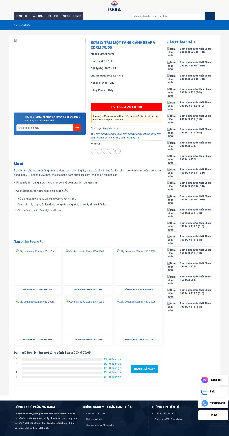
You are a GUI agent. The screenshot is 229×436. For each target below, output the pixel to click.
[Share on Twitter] (99, 151)
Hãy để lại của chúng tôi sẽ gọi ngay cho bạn (52, 119)
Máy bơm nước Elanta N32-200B (37, 340)
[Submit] (210, 16)
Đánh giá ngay (144, 369)
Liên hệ (77, 16)
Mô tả (18, 164)
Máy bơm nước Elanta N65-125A (37, 289)
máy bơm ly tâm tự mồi (128, 137)
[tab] (18, 163)
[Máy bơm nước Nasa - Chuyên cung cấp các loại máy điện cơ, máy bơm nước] (114, 6)
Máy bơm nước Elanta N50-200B (88, 289)
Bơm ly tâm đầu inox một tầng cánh (34, 170)
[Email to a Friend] (105, 151)
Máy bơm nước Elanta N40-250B (138, 289)
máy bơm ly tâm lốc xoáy (109, 134)
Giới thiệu (52, 16)
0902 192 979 (116, 119)
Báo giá (65, 16)
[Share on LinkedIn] (118, 151)
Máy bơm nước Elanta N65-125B (88, 340)
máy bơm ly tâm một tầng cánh (139, 134)
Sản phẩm (37, 16)
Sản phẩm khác (22, 25)
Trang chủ (22, 16)
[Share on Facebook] (93, 151)
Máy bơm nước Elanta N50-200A (138, 340)
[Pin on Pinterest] (111, 151)
